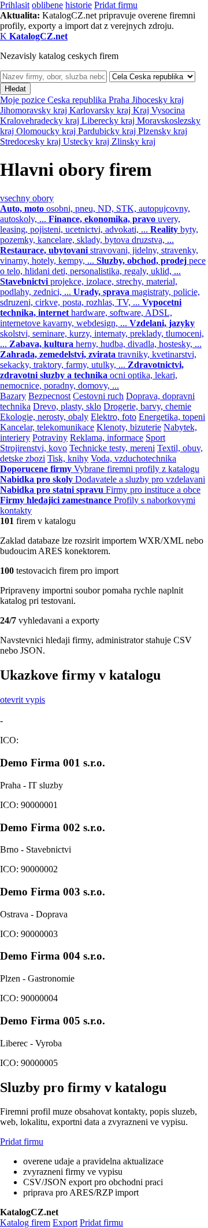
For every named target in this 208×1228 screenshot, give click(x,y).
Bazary (13, 396)
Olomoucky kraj (47, 131)
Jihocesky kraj (158, 100)
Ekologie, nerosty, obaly (44, 417)
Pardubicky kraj (108, 131)
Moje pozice (23, 100)
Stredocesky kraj (31, 141)
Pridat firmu (116, 5)
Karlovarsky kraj (101, 110)
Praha (120, 100)
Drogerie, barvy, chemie (147, 406)
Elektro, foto (113, 417)
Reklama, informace (106, 437)
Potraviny (50, 437)
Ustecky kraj (87, 141)
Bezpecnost (49, 396)
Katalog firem (25, 1222)
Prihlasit (14, 5)
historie (78, 5)
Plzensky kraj (162, 131)
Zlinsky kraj (133, 141)
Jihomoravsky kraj (34, 110)
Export (65, 1222)
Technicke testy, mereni (112, 448)
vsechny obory (27, 198)
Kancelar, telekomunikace (47, 427)
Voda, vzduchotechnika (133, 458)
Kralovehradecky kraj (40, 121)
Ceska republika (78, 100)
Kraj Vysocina (159, 110)
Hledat (15, 88)
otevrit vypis (22, 700)
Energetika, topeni (172, 417)
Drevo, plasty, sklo (67, 406)
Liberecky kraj (109, 121)
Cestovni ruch (98, 396)
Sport (155, 437)
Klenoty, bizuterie (128, 427)
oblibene (47, 5)
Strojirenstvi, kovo (33, 448)
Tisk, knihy (67, 458)
